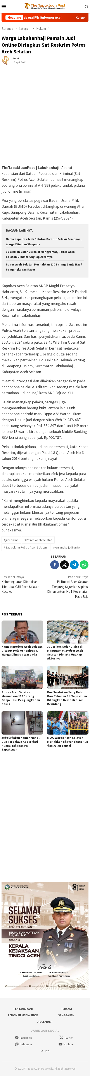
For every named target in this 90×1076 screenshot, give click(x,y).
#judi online (11, 540)
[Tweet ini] (64, 564)
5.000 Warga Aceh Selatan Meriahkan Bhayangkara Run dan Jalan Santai (67, 741)
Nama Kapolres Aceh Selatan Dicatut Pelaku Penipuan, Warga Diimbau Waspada (22, 650)
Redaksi (66, 1009)
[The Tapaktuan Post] (45, 6)
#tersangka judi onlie (66, 547)
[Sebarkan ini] (54, 564)
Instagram (26, 1044)
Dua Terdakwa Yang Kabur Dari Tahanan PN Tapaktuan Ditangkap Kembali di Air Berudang (67, 698)
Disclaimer (44, 1022)
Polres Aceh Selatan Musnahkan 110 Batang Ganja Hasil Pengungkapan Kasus (21, 698)
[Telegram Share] (74, 564)
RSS (47, 1051)
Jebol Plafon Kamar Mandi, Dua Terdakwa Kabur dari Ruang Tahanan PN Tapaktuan (21, 743)
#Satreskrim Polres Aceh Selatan (25, 547)
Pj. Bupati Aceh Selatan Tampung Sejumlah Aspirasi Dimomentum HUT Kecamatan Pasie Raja (67, 587)
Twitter (68, 1038)
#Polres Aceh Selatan (38, 540)
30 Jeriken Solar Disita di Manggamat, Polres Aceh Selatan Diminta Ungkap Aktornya (65, 652)
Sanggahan (66, 1015)
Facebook (26, 1038)
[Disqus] (45, 819)
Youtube (68, 1044)
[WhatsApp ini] (84, 564)
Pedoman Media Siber (23, 1015)
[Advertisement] (45, 118)
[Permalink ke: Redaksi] (6, 60)
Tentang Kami (23, 1009)
